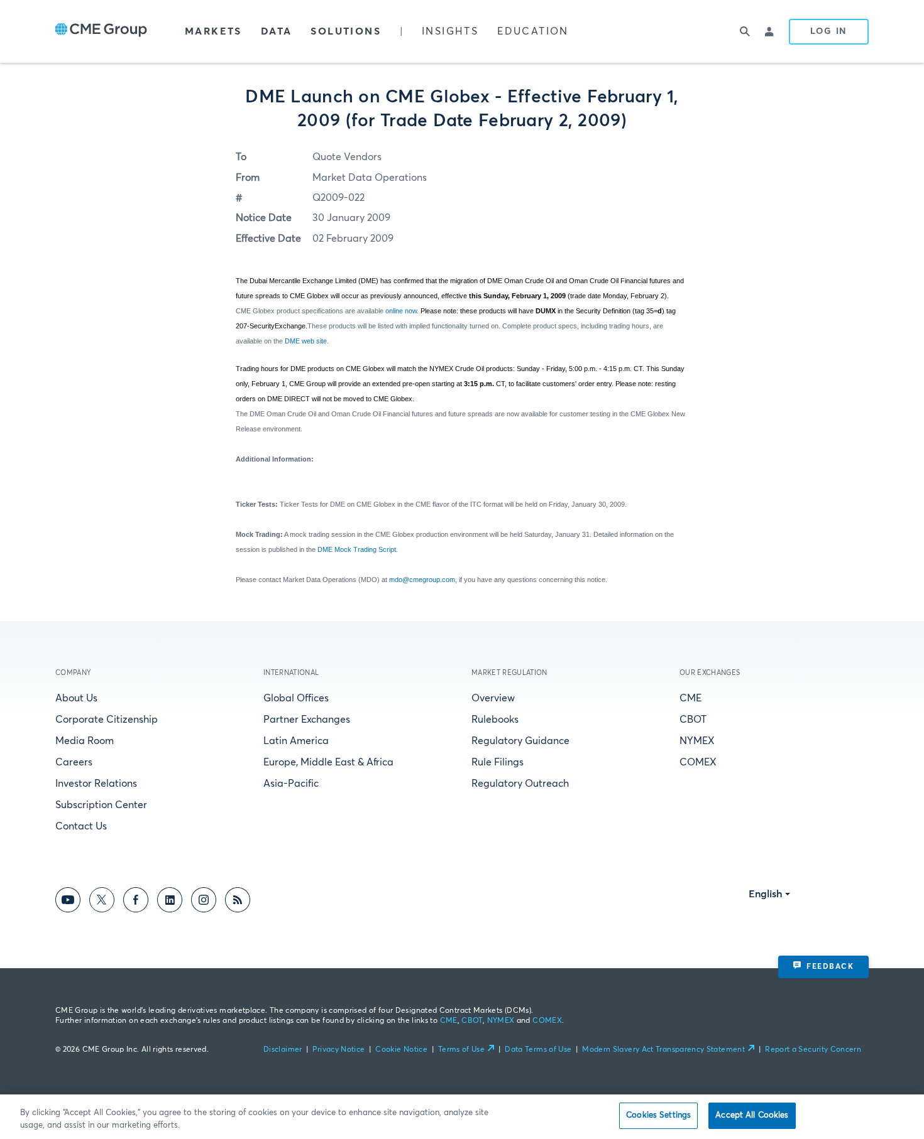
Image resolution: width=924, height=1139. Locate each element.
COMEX (698, 762)
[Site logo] (101, 31)
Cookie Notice (401, 1050)
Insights (450, 31)
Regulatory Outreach (520, 784)
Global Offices (296, 698)
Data (276, 31)
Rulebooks (495, 720)
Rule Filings (497, 762)
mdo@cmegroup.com (422, 579)
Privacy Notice (338, 1050)
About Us (76, 698)
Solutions (346, 31)
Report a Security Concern (813, 1050)
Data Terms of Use (538, 1050)
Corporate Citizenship (106, 720)
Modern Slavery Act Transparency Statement (663, 1050)
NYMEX (697, 741)
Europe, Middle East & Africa (328, 762)
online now (401, 311)
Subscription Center (101, 805)
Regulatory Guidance (520, 741)
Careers (73, 762)
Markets (213, 31)
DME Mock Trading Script (356, 549)
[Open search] (744, 31)
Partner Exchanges (306, 720)
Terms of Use (461, 1050)
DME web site (306, 341)
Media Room (84, 741)
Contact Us (81, 826)
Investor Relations (96, 784)
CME (690, 698)
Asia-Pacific (291, 784)
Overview (493, 698)
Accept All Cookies (751, 1115)
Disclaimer (282, 1050)
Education (533, 31)
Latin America (296, 741)
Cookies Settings (658, 1115)
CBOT (693, 720)
